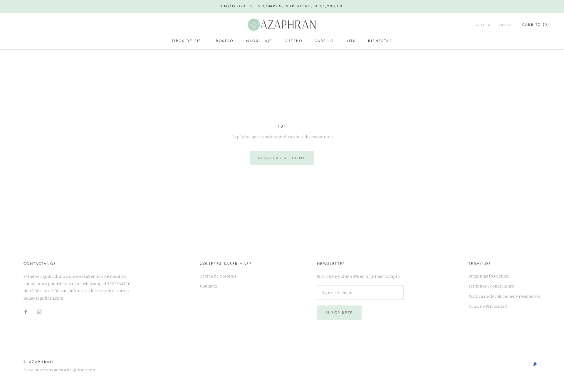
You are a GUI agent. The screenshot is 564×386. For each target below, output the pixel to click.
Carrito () (535, 24)
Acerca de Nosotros (218, 276)
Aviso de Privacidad (488, 306)
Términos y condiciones (491, 286)
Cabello (324, 41)
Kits (351, 41)
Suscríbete (339, 312)
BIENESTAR (380, 41)
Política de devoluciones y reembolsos (504, 296)
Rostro (224, 41)
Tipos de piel (188, 41)
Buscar (506, 25)
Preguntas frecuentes (489, 276)
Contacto (208, 286)
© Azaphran (38, 362)
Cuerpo (293, 41)
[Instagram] (39, 311)
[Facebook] (26, 311)
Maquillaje (259, 41)
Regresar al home (282, 158)
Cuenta (483, 25)
